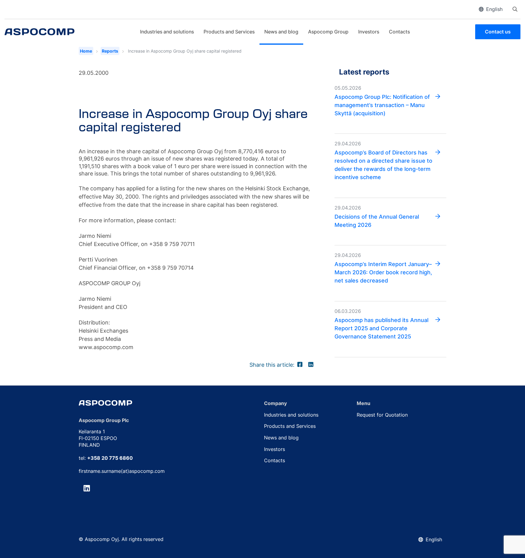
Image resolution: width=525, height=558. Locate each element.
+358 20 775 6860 (110, 458)
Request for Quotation (382, 414)
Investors (368, 31)
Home (86, 51)
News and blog (281, 31)
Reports (110, 51)
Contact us (498, 31)
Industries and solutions (167, 31)
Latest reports (364, 72)
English (494, 9)
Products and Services (229, 31)
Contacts (399, 31)
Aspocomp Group (328, 31)
